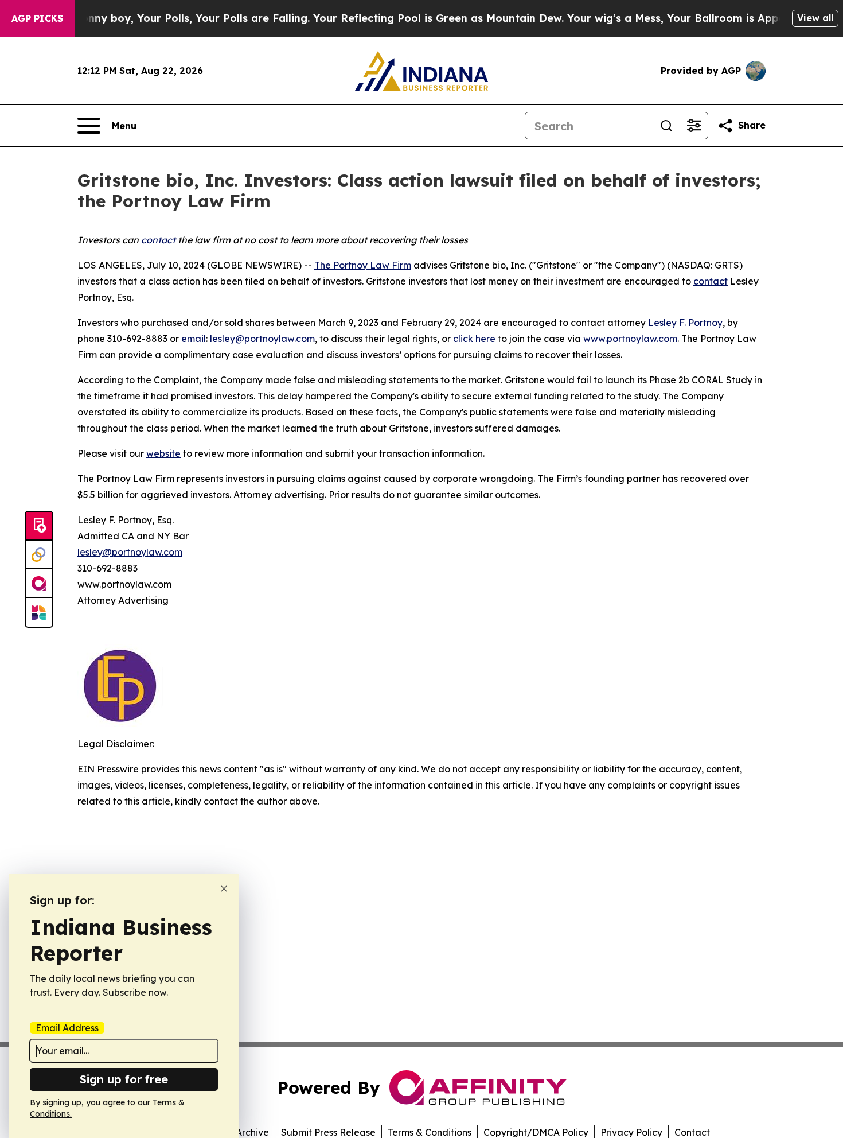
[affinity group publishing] (39, 583)
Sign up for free (124, 1079)
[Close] (223, 888)
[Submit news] (39, 526)
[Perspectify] (39, 555)
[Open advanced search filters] (694, 125)
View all (815, 18)
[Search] (666, 125)
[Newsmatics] (39, 612)
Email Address (67, 1028)
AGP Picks (37, 18)
